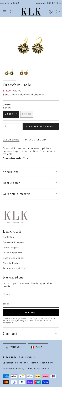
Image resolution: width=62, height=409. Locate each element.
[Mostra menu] (4, 12)
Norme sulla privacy (13, 320)
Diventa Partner (12, 263)
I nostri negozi (11, 247)
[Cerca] (12, 12)
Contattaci (9, 237)
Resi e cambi (12, 182)
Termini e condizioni (14, 268)
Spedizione (10, 94)
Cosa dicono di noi (13, 258)
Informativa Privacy (13, 368)
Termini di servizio (38, 320)
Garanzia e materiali (18, 193)
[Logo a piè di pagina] (16, 216)
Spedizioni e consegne (15, 363)
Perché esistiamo (13, 252)
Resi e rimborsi (27, 357)
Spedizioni (10, 171)
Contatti (11, 333)
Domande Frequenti (14, 242)
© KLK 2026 (9, 357)
